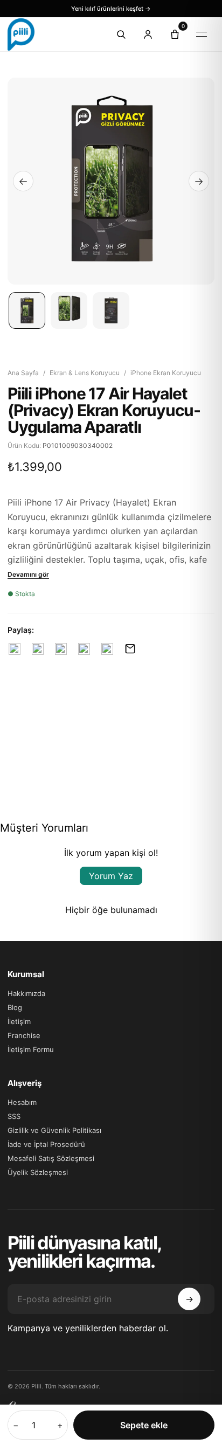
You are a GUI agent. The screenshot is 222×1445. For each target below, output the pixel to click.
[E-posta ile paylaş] (130, 648)
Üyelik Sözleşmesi (38, 1172)
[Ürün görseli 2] (69, 310)
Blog (15, 1007)
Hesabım (22, 1102)
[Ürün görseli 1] (27, 310)
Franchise (24, 1035)
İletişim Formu (31, 1049)
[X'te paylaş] (37, 648)
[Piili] (51, 34)
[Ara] (121, 34)
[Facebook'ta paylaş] (14, 648)
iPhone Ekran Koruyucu (165, 373)
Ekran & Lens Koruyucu (85, 373)
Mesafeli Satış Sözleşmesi (51, 1158)
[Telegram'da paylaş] (84, 648)
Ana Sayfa (23, 373)
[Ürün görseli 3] (111, 310)
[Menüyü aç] (201, 34)
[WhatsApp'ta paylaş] (107, 648)
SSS (14, 1116)
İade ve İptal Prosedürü (46, 1144)
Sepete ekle (144, 1425)
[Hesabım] (148, 34)
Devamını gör (28, 574)
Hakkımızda (26, 993)
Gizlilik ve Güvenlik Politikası (54, 1130)
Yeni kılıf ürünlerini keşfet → (111, 8)
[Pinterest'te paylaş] (60, 648)
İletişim (19, 1021)
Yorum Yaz (111, 875)
